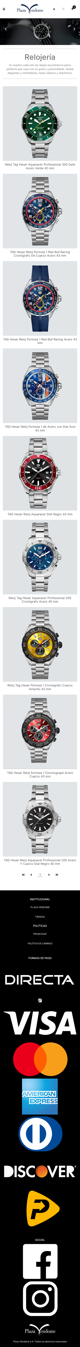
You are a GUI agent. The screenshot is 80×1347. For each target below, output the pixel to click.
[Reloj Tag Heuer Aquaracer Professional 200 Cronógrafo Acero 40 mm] (40, 556)
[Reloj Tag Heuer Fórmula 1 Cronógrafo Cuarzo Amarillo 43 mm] (40, 644)
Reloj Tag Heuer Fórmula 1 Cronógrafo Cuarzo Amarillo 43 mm (40, 687)
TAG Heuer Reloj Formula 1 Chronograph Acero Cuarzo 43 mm (40, 774)
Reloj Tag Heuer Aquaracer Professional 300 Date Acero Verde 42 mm (40, 166)
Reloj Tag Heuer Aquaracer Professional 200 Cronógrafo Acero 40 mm (40, 599)
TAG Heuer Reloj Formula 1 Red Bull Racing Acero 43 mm (40, 341)
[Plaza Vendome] (30, 9)
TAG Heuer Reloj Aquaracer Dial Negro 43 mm (40, 514)
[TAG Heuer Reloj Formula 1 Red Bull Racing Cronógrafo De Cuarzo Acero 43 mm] (40, 210)
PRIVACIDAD (40, 934)
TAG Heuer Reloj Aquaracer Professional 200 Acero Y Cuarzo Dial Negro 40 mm (40, 862)
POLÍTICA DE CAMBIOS (40, 943)
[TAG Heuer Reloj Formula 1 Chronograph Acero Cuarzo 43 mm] (40, 731)
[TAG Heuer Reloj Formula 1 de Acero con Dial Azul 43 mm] (40, 385)
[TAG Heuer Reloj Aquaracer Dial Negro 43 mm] (40, 473)
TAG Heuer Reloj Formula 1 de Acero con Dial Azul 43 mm (40, 428)
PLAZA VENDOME (40, 907)
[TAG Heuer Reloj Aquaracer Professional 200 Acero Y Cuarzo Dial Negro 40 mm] (40, 819)
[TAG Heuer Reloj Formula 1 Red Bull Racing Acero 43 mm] (40, 298)
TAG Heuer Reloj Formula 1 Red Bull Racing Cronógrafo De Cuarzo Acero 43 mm (40, 253)
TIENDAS (40, 916)
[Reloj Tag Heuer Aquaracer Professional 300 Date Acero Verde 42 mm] (40, 123)
